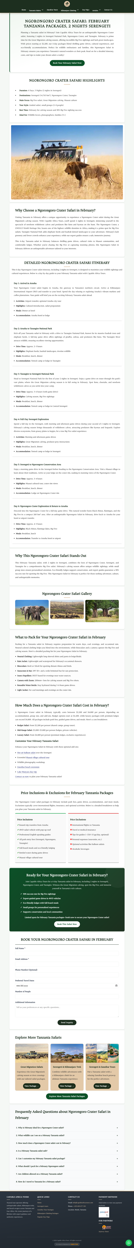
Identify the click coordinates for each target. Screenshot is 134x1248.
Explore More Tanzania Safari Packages (67, 1096)
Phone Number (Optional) (26, 970)
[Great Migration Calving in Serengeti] (67, 609)
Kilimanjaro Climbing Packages (48, 1213)
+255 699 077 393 (79, 1206)
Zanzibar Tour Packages (45, 1210)
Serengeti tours (42, 1206)
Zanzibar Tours (52, 10)
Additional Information (25, 1002)
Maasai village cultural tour (37, 757)
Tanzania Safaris (35, 11)
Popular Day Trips (43, 1217)
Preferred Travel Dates (24, 980)
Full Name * (20, 948)
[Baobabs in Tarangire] (102, 611)
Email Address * (22, 959)
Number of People (23, 991)
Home (24, 10)
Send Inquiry (67, 1022)
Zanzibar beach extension (28, 767)
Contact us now (22, 776)
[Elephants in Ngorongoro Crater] (32, 612)
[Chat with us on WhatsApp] (129, 1243)
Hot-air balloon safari (26, 752)
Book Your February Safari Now (67, 63)
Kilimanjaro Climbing (69, 11)
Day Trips (85, 10)
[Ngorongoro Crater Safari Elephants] (67, 162)
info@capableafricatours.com (83, 1203)
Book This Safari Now (67, 924)
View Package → (32, 1086)
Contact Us (108, 10)
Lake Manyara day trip (27, 772)
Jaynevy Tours (104, 1232)
